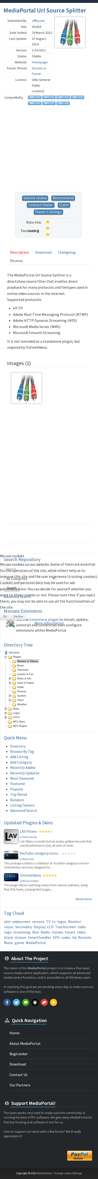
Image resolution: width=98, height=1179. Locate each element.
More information (49, 623)
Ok (5, 616)
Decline (18, 616)
